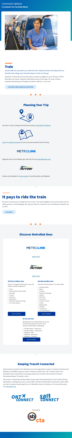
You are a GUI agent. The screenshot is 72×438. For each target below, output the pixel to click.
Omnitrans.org (11, 387)
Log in (4, 142)
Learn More (9, 212)
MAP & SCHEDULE (16, 314)
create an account (14, 142)
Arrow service (23, 176)
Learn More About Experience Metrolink (20, 87)
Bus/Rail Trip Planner (44, 125)
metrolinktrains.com (44, 159)
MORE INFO (36, 257)
